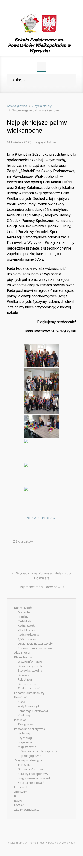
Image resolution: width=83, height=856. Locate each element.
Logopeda (25, 742)
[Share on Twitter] (47, 552)
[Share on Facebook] (53, 552)
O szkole (24, 612)
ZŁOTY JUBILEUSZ (26, 809)
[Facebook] (39, 6)
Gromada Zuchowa (30, 769)
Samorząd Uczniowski (33, 711)
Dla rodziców (23, 657)
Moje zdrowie (27, 747)
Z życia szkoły (42, 106)
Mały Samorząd (28, 706)
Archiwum (20, 791)
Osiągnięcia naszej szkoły (35, 643)
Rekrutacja (25, 679)
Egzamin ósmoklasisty (29, 693)
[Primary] (41, 66)
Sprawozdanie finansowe (35, 648)
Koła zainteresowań (31, 782)
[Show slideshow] (42, 518)
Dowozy (23, 675)
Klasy (21, 702)
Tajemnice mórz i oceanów (39, 587)
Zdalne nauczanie (29, 688)
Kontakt (19, 805)
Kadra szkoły (26, 625)
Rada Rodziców (28, 634)
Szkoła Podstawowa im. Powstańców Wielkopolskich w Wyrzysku (39, 45)
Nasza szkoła (23, 607)
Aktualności (22, 652)
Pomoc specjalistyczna (29, 729)
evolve (11, 842)
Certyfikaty (25, 621)
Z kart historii (26, 630)
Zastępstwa (26, 724)
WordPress (68, 842)
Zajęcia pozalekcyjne (28, 760)
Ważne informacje (30, 661)
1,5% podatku (27, 639)
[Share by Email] (67, 552)
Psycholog (25, 738)
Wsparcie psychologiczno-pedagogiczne (39, 754)
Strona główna (17, 106)
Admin (51, 142)
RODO (18, 800)
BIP (16, 796)
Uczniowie (21, 697)
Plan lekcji (20, 720)
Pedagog (24, 733)
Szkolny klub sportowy (33, 774)
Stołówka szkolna (30, 670)
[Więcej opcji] (73, 552)
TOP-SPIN (24, 765)
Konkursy (24, 715)
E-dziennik (21, 787)
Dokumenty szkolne (31, 666)
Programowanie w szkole (34, 778)
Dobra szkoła (27, 684)
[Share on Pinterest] (60, 552)
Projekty (23, 616)
